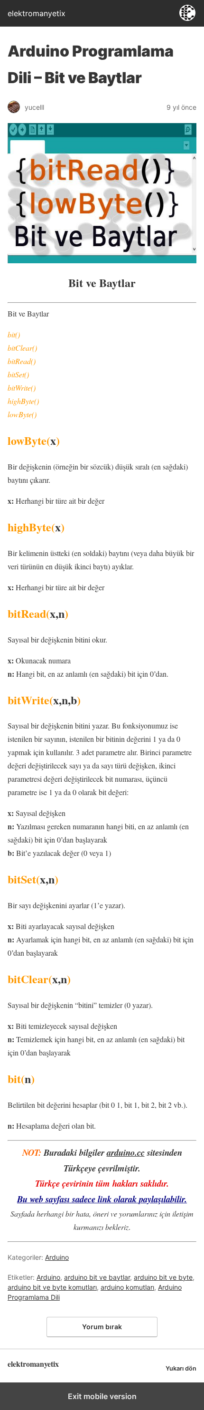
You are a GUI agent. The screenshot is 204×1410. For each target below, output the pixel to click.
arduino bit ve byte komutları (52, 1287)
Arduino (57, 1257)
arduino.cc (126, 1152)
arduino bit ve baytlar (97, 1277)
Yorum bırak (102, 1327)
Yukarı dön (181, 1368)
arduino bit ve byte (163, 1277)
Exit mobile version (102, 1396)
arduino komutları (127, 1287)
